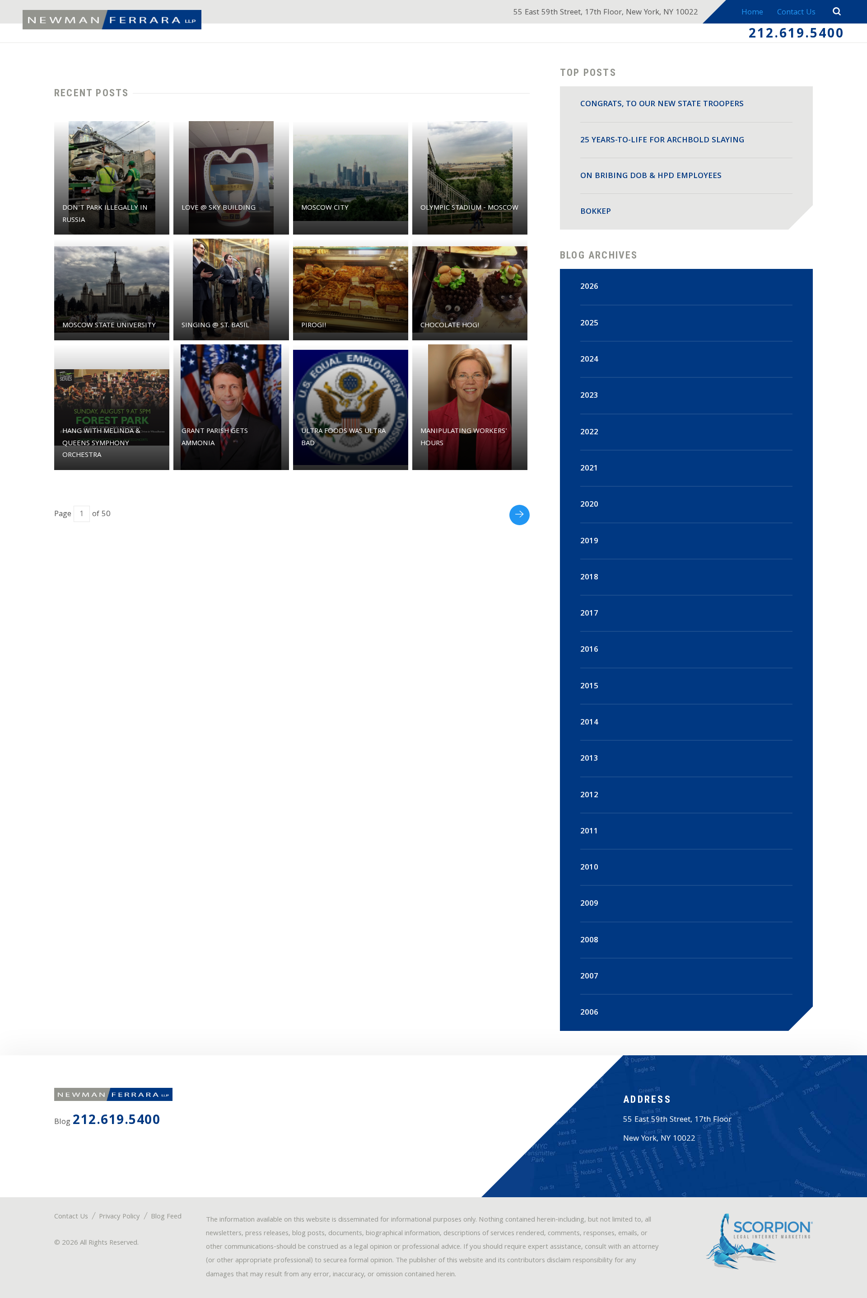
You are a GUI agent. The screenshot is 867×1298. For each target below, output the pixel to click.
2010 (589, 868)
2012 (589, 795)
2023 (589, 396)
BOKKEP (595, 212)
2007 (589, 976)
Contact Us (796, 12)
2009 (589, 904)
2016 (589, 650)
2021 (589, 468)
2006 (589, 1013)
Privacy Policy (119, 1217)
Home (752, 12)
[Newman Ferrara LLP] (112, 20)
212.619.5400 (796, 35)
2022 (589, 432)
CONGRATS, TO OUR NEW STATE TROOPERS (662, 104)
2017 (589, 614)
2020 (589, 505)
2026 (589, 287)
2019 (589, 541)
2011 (589, 831)
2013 (589, 759)
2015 (589, 686)
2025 (589, 323)
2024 (589, 360)
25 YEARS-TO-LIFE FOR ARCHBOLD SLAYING (662, 140)
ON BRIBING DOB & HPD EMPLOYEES (651, 176)
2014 (589, 722)
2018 (589, 577)
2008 (589, 940)
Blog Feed (166, 1217)
